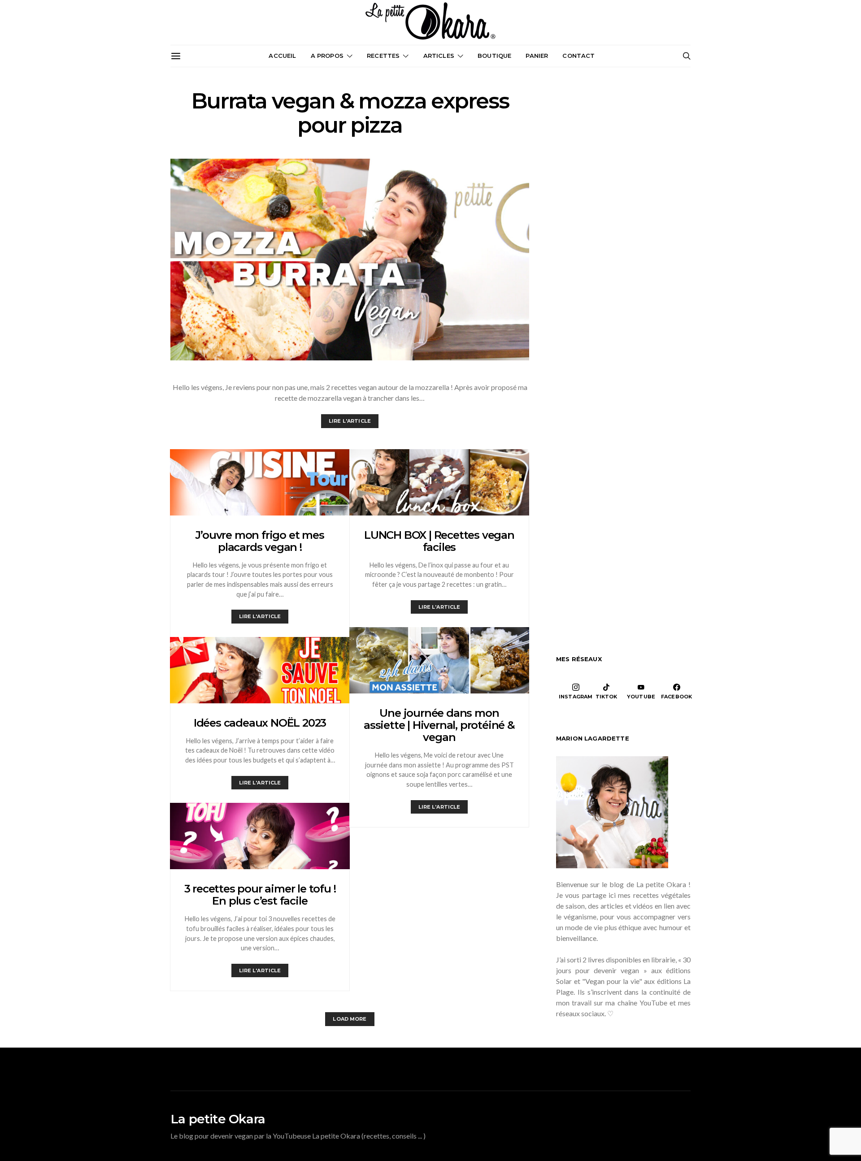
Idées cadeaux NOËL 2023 (260, 722)
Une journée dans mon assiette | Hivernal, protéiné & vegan (439, 725)
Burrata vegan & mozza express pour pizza (350, 113)
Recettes (383, 55)
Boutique (494, 55)
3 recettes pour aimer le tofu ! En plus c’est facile (260, 894)
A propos (327, 55)
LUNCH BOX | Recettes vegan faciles (439, 541)
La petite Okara (217, 1119)
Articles (438, 55)
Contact (578, 55)
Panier (537, 55)
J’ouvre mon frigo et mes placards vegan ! (260, 541)
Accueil (282, 55)
